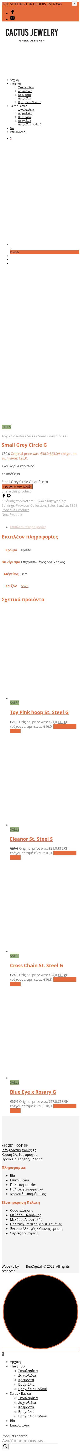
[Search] (5, 1446)
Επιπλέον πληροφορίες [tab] (28, 527)
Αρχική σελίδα (13, 436)
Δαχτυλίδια (25, 91)
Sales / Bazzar (18, 106)
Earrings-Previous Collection (24, 505)
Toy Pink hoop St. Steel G (39, 712)
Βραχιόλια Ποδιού (29, 102)
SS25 (73, 505)
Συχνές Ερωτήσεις (24, 1233)
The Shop (16, 83)
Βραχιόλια (24, 98)
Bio (12, 128)
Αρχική (14, 80)
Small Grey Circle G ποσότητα (25, 481)
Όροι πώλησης (21, 1210)
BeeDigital (34, 1266)
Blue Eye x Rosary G (33, 1092)
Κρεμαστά (24, 95)
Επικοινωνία (17, 132)
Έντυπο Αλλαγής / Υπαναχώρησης (36, 1228)
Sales (31, 436)
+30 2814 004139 (15, 1145)
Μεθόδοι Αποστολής (26, 1219)
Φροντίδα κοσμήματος (28, 1193)
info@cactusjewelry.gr (19, 1150)
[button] (10, 138)
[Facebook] (4, 496)
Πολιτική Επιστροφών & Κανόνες (36, 1224)
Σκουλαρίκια (26, 87)
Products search (14, 1436)
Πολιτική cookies (23, 1184)
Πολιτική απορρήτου (26, 1189)
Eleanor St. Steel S (31, 839)
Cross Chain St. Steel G (36, 965)
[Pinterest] (9, 496)
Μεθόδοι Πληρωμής (25, 1215)
